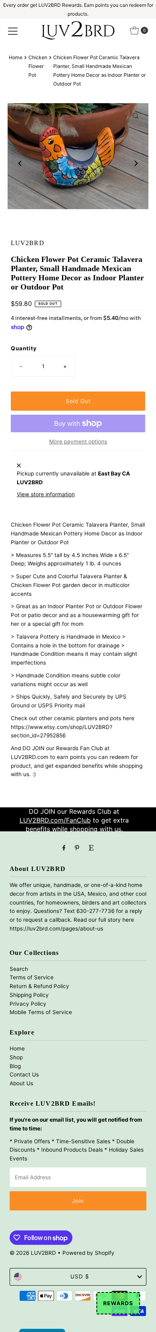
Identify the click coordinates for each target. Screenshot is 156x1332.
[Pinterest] (77, 847)
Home (15, 57)
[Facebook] (64, 847)
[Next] (135, 163)
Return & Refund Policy (39, 986)
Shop (16, 1057)
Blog (15, 1066)
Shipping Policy (29, 995)
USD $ (79, 1276)
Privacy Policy (28, 1003)
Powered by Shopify (88, 1253)
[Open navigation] (13, 30)
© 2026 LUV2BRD (33, 1253)
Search (19, 969)
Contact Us (24, 1074)
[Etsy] (91, 847)
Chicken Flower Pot (37, 66)
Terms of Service (32, 977)
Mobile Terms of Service (41, 1012)
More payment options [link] (78, 441)
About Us (21, 1083)
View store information (46, 494)
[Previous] (20, 163)
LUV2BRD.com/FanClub (55, 820)
